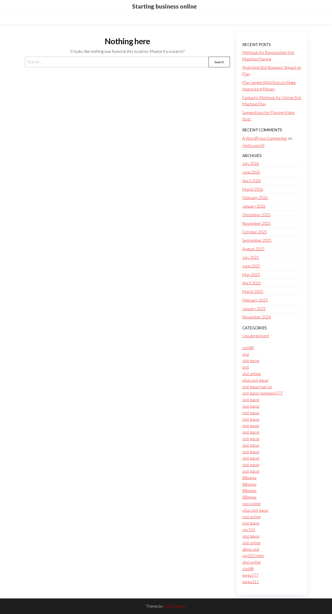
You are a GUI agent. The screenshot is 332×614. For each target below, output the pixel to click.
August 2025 (253, 248)
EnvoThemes (175, 606)
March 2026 (252, 189)
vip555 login (253, 555)
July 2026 (250, 163)
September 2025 (256, 240)
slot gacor (251, 360)
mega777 (250, 575)
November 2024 (256, 316)
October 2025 (254, 231)
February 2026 (255, 197)
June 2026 (251, 172)
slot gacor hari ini (257, 386)
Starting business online (164, 6)
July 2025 (250, 257)
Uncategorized (255, 335)
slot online (251, 373)
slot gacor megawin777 (262, 393)
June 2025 (251, 265)
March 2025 (252, 291)
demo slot (251, 549)
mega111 (250, 581)
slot (245, 354)
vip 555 (248, 529)
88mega (249, 477)
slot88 (248, 347)
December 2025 (256, 214)
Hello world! (253, 145)
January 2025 (254, 308)
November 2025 (256, 223)
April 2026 (251, 180)
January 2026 (254, 206)
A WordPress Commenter (264, 138)
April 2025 (251, 282)
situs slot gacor (255, 380)
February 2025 (255, 300)
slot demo (251, 536)
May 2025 (251, 274)
